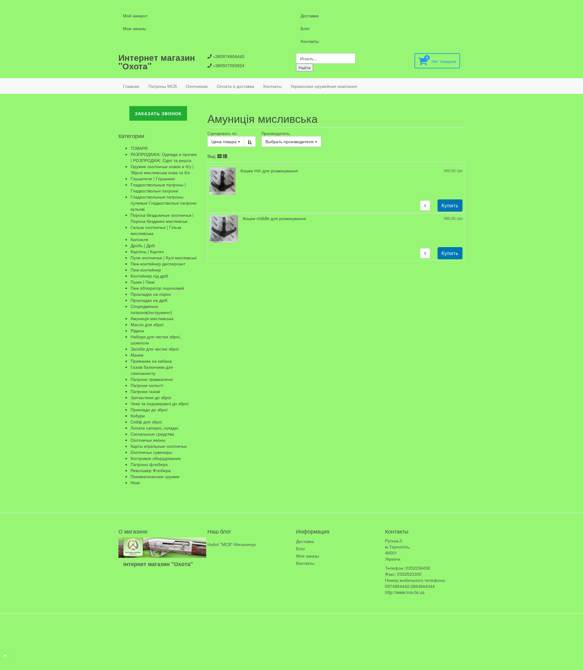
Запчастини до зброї (151, 397)
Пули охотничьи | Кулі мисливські (163, 257)
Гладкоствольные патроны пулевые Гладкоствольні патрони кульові (163, 203)
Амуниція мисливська (152, 318)
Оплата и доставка (235, 86)
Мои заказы (134, 28)
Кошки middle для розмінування (274, 218)
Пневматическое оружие (155, 476)
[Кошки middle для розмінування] (224, 228)
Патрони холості (147, 385)
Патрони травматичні (152, 379)
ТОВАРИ (139, 148)
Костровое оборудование (156, 458)
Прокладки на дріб (149, 300)
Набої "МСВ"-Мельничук (231, 544)
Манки (137, 355)
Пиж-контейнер (146, 270)
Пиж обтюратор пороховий (157, 288)
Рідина (137, 330)
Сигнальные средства (152, 434)
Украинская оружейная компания (324, 86)
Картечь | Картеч (147, 251)
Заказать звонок (158, 113)
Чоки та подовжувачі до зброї (160, 403)
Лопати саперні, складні (154, 428)
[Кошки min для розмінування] (223, 181)
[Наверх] (5, 655)
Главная (131, 86)
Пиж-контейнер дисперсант (158, 264)
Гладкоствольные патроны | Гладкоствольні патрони (158, 187)
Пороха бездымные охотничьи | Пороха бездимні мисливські (162, 218)
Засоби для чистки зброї (155, 349)
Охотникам (197, 86)
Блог (305, 28)
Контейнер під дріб (149, 276)
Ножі (135, 482)
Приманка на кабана (151, 361)
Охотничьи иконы (148, 440)
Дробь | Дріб (143, 245)
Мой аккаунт (135, 15)
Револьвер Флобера (151, 470)
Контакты (310, 41)
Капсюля (139, 239)
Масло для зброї (147, 324)
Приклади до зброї (149, 409)
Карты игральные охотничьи (159, 446)
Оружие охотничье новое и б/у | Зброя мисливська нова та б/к (162, 169)
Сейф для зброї (146, 422)
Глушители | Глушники (153, 178)
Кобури (138, 416)
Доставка (310, 15)
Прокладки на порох (151, 294)
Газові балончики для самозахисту (152, 370)
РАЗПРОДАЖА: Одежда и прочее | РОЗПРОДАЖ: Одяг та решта (164, 157)
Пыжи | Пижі (143, 282)
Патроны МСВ (162, 86)
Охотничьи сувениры (151, 452)
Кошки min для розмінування (269, 171)
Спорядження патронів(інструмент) (151, 309)
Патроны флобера (149, 464)
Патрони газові (145, 391)
